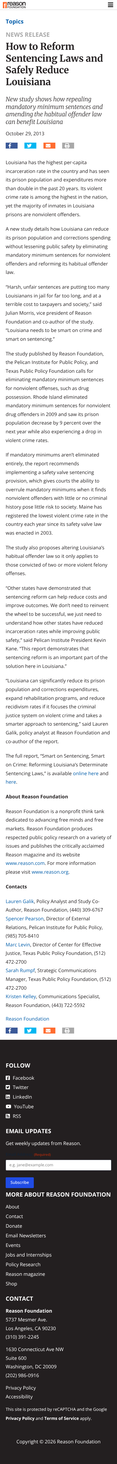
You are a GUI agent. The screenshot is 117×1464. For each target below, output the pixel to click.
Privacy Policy (21, 1387)
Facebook (23, 1078)
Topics (15, 21)
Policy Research (23, 1264)
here (11, 782)
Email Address (28, 1154)
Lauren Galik (20, 901)
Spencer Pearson (25, 918)
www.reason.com (25, 863)
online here (86, 773)
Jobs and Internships (29, 1254)
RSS (17, 1116)
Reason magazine (25, 1274)
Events (13, 1245)
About (12, 1206)
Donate (14, 1226)
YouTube (24, 1106)
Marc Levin (18, 944)
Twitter (20, 1087)
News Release (28, 35)
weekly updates (32, 1143)
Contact (14, 1216)
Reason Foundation (27, 1018)
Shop (11, 1283)
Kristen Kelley (21, 996)
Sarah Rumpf (20, 970)
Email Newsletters (26, 1235)
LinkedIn (22, 1097)
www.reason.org (50, 872)
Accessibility (19, 1396)
